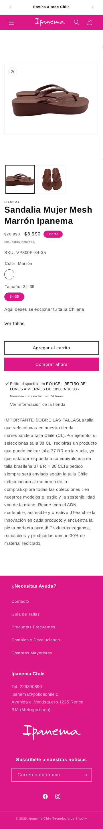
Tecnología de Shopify (69, 818)
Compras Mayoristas (31, 653)
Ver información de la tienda (38, 404)
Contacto (20, 601)
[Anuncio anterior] (10, 7)
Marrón (9, 274)
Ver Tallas (14, 323)
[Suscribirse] (85, 775)
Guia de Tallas (25, 614)
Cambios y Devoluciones (35, 640)
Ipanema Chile (40, 818)
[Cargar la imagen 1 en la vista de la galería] (20, 179)
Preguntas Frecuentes (33, 627)
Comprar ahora (51, 364)
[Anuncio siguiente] (92, 7)
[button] (11, 22)
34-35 (14, 295)
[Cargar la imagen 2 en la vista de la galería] (51, 179)
